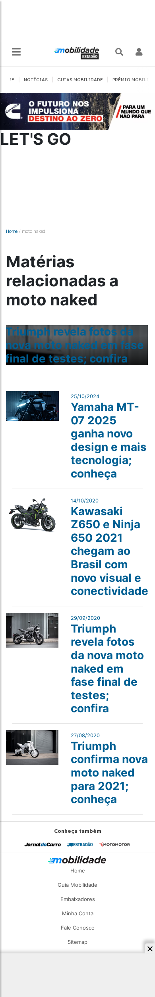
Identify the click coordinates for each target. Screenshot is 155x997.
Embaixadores (77, 899)
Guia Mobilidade (77, 885)
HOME (7, 79)
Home (11, 231)
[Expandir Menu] (16, 52)
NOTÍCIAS (36, 79)
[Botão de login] (139, 51)
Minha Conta (77, 913)
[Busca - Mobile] (120, 51)
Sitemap (77, 942)
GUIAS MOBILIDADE (80, 79)
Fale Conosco (78, 927)
